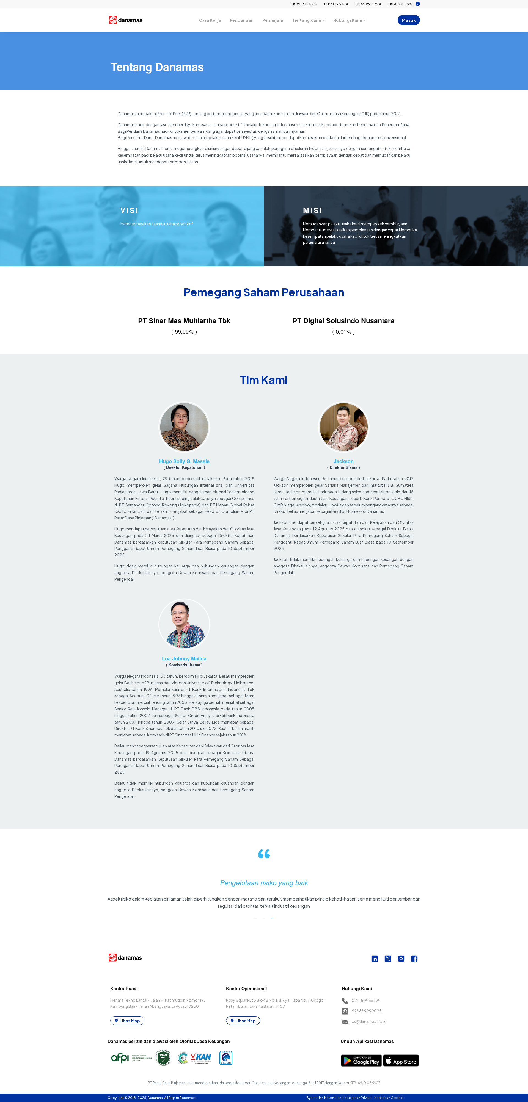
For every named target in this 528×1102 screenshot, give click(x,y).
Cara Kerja (210, 20)
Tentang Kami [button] (306, 20)
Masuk (409, 20)
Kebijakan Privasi (358, 1098)
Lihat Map (130, 1020)
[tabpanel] (264, 881)
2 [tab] (264, 918)
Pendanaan (242, 20)
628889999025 (367, 1010)
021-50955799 (366, 1000)
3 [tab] (272, 918)
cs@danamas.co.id (369, 1021)
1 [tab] (255, 918)
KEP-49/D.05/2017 (365, 1083)
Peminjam (272, 20)
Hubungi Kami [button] (347, 20)
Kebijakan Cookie (388, 1098)
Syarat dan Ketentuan (324, 1098)
